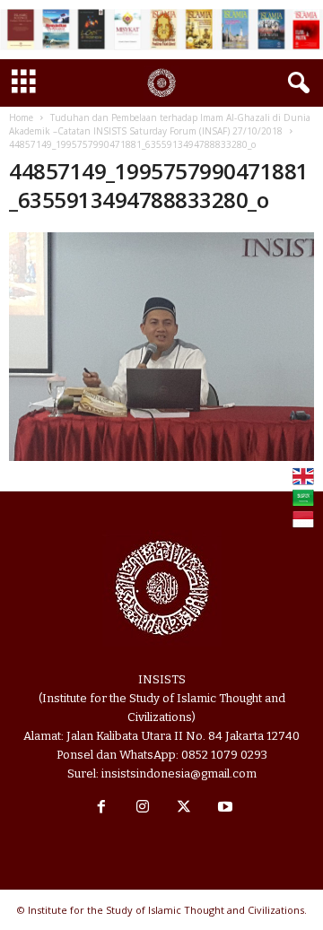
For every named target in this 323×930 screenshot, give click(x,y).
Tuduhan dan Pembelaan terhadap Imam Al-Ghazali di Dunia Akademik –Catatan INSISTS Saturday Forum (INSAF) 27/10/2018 (159, 124)
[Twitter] (184, 808)
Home (21, 117)
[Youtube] (223, 808)
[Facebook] (101, 808)
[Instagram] (142, 808)
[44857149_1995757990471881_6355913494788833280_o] (161, 346)
